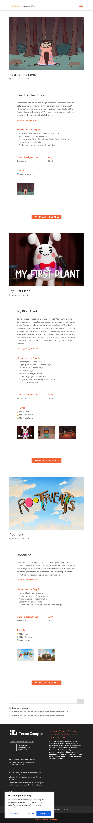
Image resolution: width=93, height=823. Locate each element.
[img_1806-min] (25, 195)
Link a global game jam (27, 120)
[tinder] (46, 439)
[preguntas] (67, 439)
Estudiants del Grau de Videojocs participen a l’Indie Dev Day (37, 716)
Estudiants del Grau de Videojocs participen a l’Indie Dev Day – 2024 (40, 712)
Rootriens (16, 534)
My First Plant (19, 291)
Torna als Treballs (46, 217)
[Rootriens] (25, 661)
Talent (65, 809)
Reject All (30, 814)
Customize (14, 814)
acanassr (15, 79)
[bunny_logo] (25, 439)
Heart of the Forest (23, 75)
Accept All (44, 814)
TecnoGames (55, 809)
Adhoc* (55, 819)
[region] (29, 805)
